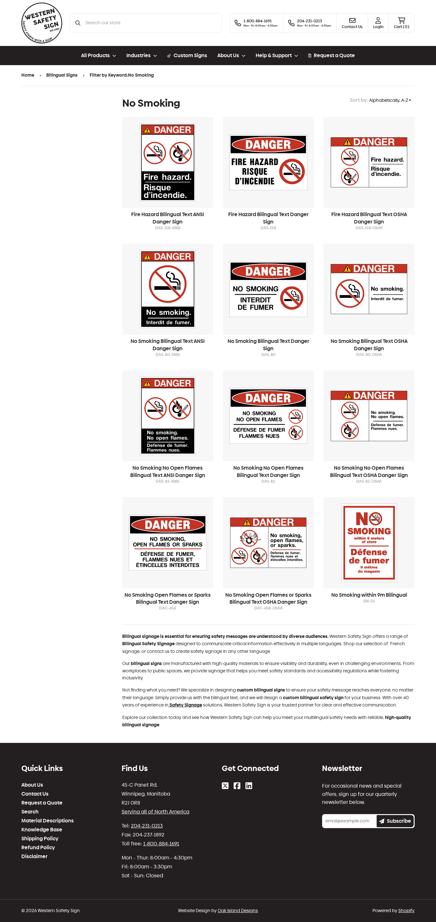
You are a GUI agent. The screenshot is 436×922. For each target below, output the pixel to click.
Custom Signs (190, 55)
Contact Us (35, 794)
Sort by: (359, 100)
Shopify (406, 910)
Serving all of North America (155, 812)
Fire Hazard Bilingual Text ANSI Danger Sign (167, 218)
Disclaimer (34, 856)
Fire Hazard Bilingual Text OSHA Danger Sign (369, 218)
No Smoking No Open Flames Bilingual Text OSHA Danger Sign (369, 471)
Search (30, 812)
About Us (32, 785)
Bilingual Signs (62, 75)
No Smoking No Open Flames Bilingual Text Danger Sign (268, 471)
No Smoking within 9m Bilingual (369, 595)
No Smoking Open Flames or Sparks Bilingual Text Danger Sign (167, 598)
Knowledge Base (41, 830)
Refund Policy (38, 847)
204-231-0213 (147, 826)
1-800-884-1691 (161, 844)
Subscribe (399, 821)
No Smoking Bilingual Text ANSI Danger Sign (168, 344)
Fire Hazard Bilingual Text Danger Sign (268, 218)
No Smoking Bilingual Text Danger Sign (268, 344)
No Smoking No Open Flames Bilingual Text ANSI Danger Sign (167, 471)
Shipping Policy (39, 838)
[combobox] (151, 22)
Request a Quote (334, 55)
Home (27, 75)
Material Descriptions (47, 821)
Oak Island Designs (238, 910)
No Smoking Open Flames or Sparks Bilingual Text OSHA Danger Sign (268, 598)
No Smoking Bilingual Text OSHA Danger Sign (369, 344)
